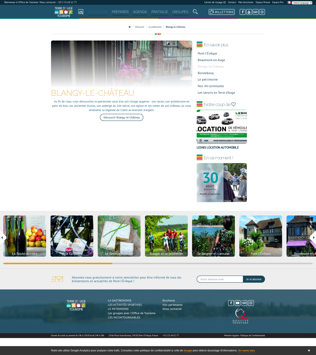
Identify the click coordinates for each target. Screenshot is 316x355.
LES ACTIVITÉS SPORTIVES (125, 305)
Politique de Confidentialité (252, 335)
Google (188, 350)
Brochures (168, 300)
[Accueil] (63, 11)
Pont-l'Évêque (207, 53)
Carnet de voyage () (215, 2)
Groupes (180, 12)
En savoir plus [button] (246, 350)
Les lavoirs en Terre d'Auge (216, 92)
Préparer (120, 12)
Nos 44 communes (211, 86)
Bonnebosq (206, 73)
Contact (232, 2)
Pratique (159, 12)
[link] (63, 11)
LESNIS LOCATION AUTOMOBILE (218, 147)
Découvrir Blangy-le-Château (122, 117)
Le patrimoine (208, 79)
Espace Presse (263, 2)
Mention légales (231, 335)
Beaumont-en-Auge (211, 60)
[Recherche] (195, 12)
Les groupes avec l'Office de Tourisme (131, 313)
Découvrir (97, 12)
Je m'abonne (253, 279)
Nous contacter (172, 309)
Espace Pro (277, 2)
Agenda (140, 12)
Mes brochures (245, 2)
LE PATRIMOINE (118, 309)
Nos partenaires (172, 305)
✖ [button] (309, 350)
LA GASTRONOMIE (120, 300)
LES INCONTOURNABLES (124, 317)
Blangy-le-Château (211, 66)
